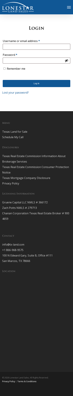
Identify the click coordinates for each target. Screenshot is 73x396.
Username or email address (27, 41)
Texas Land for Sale (14, 132)
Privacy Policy (10, 183)
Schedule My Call (12, 137)
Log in (36, 83)
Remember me (16, 69)
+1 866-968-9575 (12, 250)
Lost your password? (15, 92)
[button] (69, 7)
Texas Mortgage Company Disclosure (26, 178)
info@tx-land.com (13, 244)
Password (16, 55)
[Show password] (66, 60)
